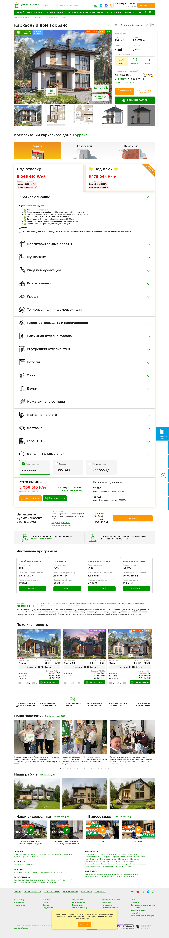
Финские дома (107, 905)
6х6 (15, 880)
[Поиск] (150, 12)
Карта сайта (135, 913)
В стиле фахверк (90, 854)
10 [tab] (91, 768)
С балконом (113, 854)
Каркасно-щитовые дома (80, 908)
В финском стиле (125, 866)
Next (108, 62)
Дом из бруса (135, 902)
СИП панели (135, 908)
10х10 (53, 880)
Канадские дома (78, 900)
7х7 (118, 603)
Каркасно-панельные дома (111, 900)
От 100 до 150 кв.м (30, 872)
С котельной (115, 861)
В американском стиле (108, 859)
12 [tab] (98, 768)
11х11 (64, 880)
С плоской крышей (127, 861)
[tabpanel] (39, 657)
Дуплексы (17, 857)
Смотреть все (61, 817)
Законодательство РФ (110, 908)
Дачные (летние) (44, 854)
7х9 (31, 880)
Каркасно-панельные (60, 603)
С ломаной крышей (108, 864)
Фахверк (26, 854)
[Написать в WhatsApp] (96, 5)
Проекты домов (34, 12)
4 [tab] (71, 768)
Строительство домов (21, 17)
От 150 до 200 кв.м (45, 872)
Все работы (47, 775)
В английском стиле (91, 859)
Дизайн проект (109, 876)
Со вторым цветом (102, 861)
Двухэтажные (45, 603)
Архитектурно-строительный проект (126, 874)
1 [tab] (60, 768)
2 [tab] (64, 768)
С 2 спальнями (123, 859)
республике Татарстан (21, 928)
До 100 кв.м (18, 872)
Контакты (130, 12)
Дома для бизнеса (74, 12)
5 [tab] (74, 768)
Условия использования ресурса (142, 916)
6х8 (19, 880)
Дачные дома (75, 603)
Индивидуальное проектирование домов (98, 874)
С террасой (106, 857)
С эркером (115, 857)
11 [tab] (95, 768)
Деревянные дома (78, 902)
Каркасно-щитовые (88, 603)
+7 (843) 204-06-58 (125, 4)
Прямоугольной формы (49, 882)
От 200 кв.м (58, 872)
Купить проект (32, 498)
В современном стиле (49, 606)
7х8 (27, 880)
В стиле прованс (126, 857)
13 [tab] (102, 768)
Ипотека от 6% (61, 5)
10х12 (59, 880)
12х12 (70, 880)
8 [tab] (84, 768)
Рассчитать (32, 588)
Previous (17, 62)
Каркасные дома (51, 17)
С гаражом (122, 854)
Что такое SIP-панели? (139, 910)
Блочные (34, 854)
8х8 (35, 880)
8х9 (39, 880)
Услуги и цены (53, 12)
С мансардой (132, 854)
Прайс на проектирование (125, 876)
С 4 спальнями (89, 861)
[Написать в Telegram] (101, 5)
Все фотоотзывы (55, 716)
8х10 (44, 880)
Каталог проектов (37, 17)
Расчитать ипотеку (72, 490)
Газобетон (84, 146)
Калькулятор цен (162, 437)
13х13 (16, 882)
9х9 (48, 880)
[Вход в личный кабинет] (145, 12)
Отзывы (105, 12)
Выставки (46, 900)
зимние (61, 606)
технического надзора (41, 539)
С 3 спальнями (135, 859)
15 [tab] (108, 768)
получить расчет (51, 682)
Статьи (133, 900)
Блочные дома (77, 905)
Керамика (131, 146)
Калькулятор (78, 5)
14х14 (22, 882)
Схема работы (19, 902)
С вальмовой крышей (123, 864)
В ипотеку (120, 79)
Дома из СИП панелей (30, 857)
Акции (17, 891)
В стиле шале (103, 854)
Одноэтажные (19, 864)
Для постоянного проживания (133, 603)
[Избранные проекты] (140, 12)
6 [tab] (77, 768)
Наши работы (92, 12)
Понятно (84, 925)
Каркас (37, 146)
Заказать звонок (146, 5)
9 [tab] (88, 768)
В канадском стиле (139, 864)
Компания (116, 12)
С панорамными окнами (106, 603)
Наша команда (19, 900)
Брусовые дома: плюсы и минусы (143, 905)
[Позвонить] (111, 5)
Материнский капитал (124, 82)
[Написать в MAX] (106, 5)
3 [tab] (67, 768)
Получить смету (124, 90)
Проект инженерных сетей (93, 876)
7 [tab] (81, 768)
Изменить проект (98, 97)
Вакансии (46, 905)
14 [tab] (105, 768)
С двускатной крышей (92, 864)
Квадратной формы (32, 882)
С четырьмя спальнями (75, 606)
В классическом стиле (92, 866)
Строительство (19, 905)
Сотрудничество (48, 908)
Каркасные (18, 854)
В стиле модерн (139, 857)
